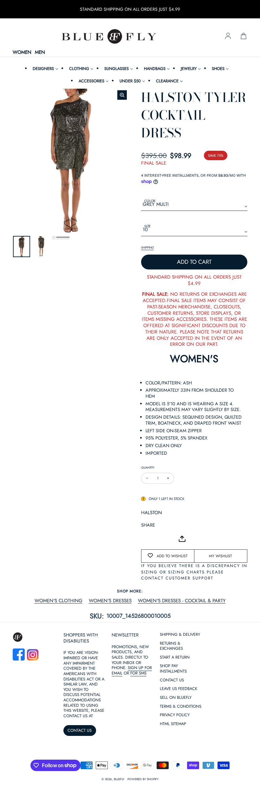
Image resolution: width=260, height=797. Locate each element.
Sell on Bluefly (176, 759)
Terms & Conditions (180, 768)
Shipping (147, 247)
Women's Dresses (110, 601)
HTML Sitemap (173, 785)
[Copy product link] (160, 539)
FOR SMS (138, 734)
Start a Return (175, 719)
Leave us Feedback (178, 750)
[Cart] (243, 36)
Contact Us (172, 741)
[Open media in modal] (122, 95)
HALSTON (151, 512)
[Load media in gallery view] (21, 246)
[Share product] (182, 538)
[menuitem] (44, 68)
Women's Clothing (58, 601)
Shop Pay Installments (173, 730)
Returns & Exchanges (171, 707)
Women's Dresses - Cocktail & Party (182, 601)
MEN (40, 52)
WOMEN (22, 52)
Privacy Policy (175, 776)
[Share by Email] (146, 539)
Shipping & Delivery (180, 696)
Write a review (130, 663)
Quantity (147, 467)
